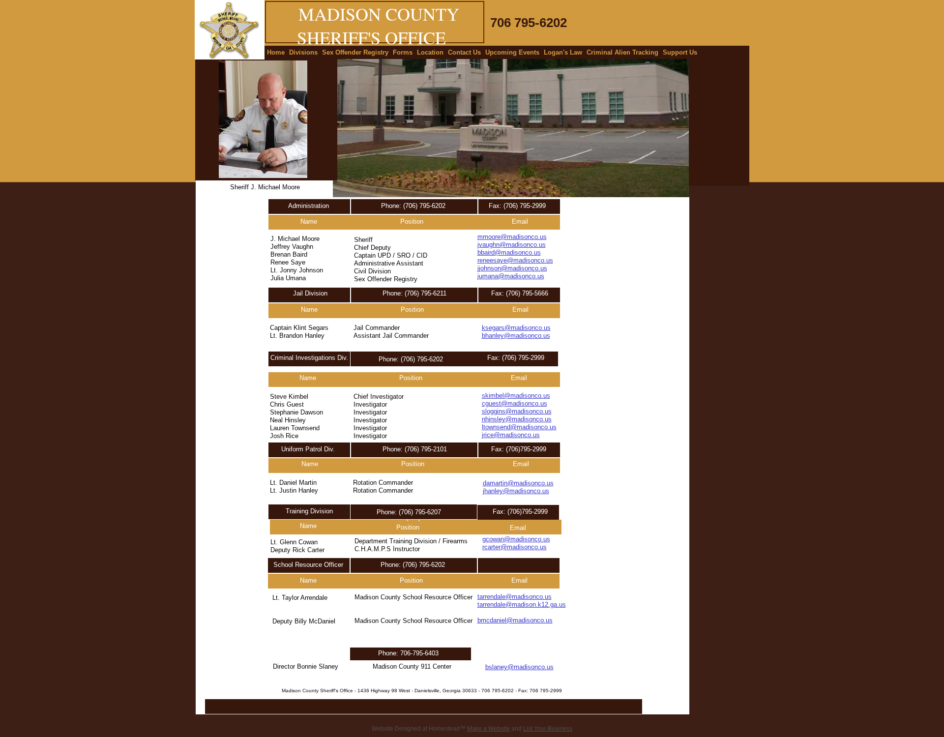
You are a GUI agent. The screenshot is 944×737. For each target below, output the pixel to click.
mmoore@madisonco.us (512, 236)
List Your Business (547, 728)
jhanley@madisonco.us (516, 491)
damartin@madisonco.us (518, 483)
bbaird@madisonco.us (509, 252)
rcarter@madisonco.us (514, 547)
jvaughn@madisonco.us (511, 244)
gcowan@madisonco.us (516, 539)
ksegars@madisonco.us (516, 327)
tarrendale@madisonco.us (514, 596)
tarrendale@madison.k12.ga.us (521, 604)
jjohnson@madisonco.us (512, 268)
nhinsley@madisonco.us (517, 419)
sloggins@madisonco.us (517, 411)
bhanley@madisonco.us (516, 335)
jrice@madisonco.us (511, 435)
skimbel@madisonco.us (516, 395)
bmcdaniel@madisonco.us (515, 620)
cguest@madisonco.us (514, 403)
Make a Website (488, 728)
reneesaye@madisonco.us (515, 260)
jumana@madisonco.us (510, 276)
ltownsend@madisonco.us (519, 427)
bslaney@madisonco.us (519, 667)
